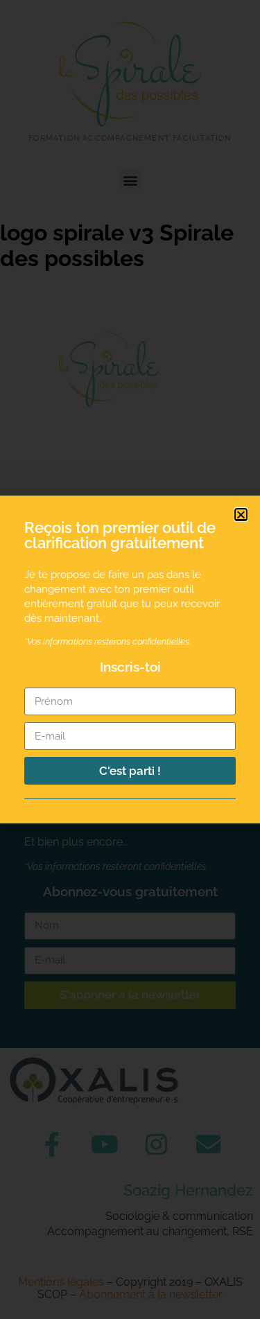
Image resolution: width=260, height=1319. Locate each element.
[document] (130, 659)
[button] (241, 514)
